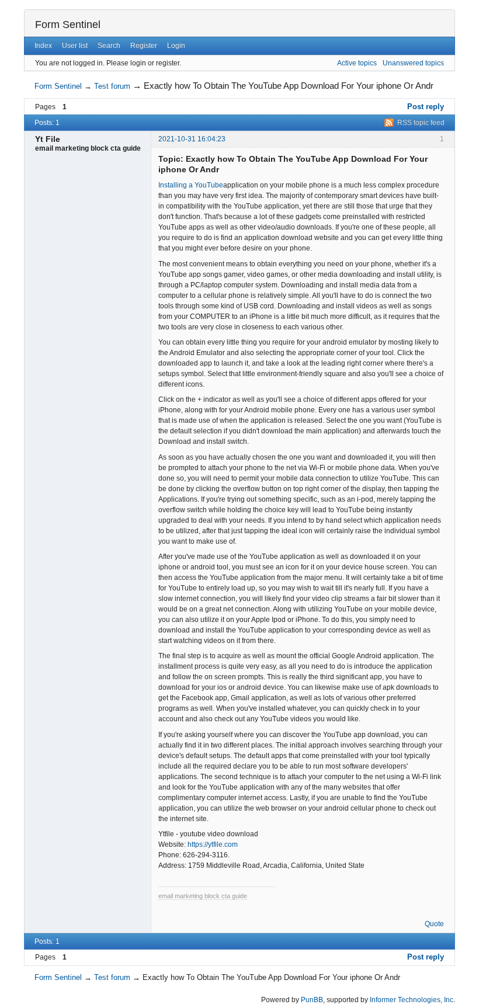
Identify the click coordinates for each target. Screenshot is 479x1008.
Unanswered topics (413, 63)
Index (43, 45)
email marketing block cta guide (202, 895)
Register (143, 45)
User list (75, 45)
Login (176, 45)
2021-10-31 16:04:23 (191, 139)
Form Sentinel (67, 24)
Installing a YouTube (190, 185)
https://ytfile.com (213, 844)
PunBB (312, 1000)
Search (109, 45)
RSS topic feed (421, 123)
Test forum (112, 86)
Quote (434, 924)
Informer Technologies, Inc (411, 1000)
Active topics (357, 63)
